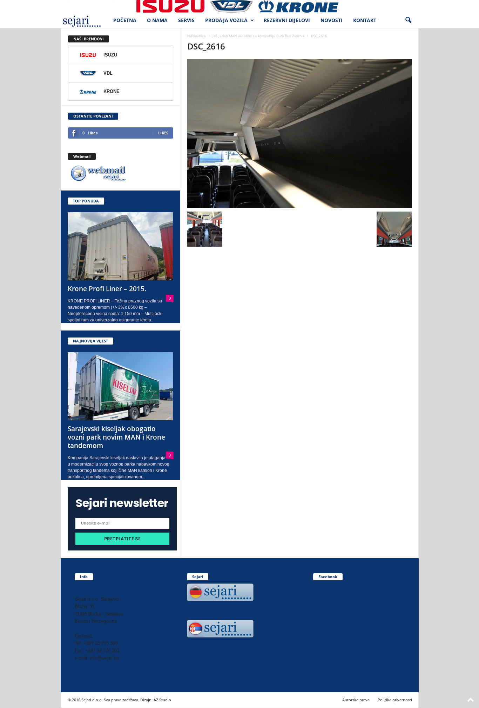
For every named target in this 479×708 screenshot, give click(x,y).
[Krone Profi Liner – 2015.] (121, 246)
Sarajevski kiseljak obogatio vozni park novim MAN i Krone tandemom (116, 437)
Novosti (332, 20)
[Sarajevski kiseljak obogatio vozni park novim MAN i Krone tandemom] (121, 386)
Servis (186, 20)
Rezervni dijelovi (287, 20)
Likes (163, 132)
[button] (408, 20)
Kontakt (364, 20)
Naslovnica (196, 35)
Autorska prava (356, 699)
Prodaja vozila (226, 20)
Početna (124, 20)
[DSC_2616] (299, 133)
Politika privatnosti (395, 699)
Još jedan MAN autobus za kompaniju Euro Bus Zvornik (258, 35)
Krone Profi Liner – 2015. (107, 288)
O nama (157, 20)
